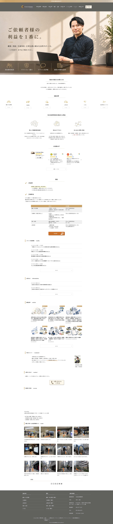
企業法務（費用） (50, 503)
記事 (45, 517)
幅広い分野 (76, 134)
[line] (59, 484)
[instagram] (55, 484)
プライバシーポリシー (68, 517)
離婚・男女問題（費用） (51, 497)
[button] (81, 160)
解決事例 (46, 520)
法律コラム (46, 519)
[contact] (61, 484)
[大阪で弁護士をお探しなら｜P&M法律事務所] (27, 6)
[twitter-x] (53, 484)
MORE (56, 270)
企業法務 (24, 503)
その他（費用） (49, 508)
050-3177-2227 (79, 507)
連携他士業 (51, 517)
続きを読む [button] (52, 164)
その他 (24, 508)
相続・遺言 (25, 505)
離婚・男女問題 (26, 497)
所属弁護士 (41, 517)
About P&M (36, 517)
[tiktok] (57, 484)
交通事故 (24, 500)
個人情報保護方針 (76, 517)
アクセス (56, 517)
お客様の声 (61, 517)
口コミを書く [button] (39, 157)
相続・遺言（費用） (50, 505)
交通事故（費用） (50, 500)
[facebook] (51, 484)
